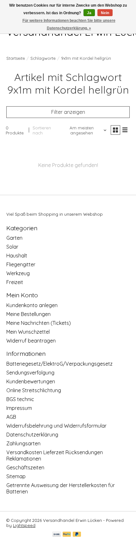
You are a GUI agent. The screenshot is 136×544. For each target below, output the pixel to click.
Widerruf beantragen (31, 340)
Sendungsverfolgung (30, 372)
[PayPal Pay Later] (77, 535)
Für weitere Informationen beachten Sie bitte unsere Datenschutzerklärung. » (68, 24)
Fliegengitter (20, 264)
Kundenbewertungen (30, 381)
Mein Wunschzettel (28, 332)
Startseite (15, 58)
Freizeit (14, 282)
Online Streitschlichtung (33, 390)
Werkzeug (18, 273)
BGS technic (20, 399)
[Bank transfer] (57, 535)
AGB (11, 417)
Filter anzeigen (68, 112)
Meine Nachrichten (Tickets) (38, 323)
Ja (89, 13)
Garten (14, 238)
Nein (105, 13)
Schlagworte (43, 58)
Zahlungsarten (23, 443)
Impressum (19, 408)
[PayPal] (67, 535)
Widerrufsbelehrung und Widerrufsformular (56, 426)
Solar (12, 247)
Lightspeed (24, 525)
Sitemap (16, 476)
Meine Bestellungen (28, 314)
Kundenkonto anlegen (32, 305)
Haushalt (16, 255)
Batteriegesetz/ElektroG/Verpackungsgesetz (59, 364)
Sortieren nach (42, 130)
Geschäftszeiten (25, 467)
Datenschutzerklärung (32, 434)
